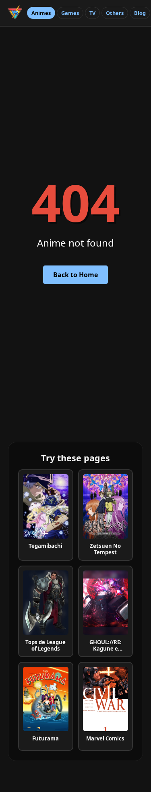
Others (115, 13)
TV (92, 13)
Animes (41, 13)
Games (70, 13)
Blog (140, 13)
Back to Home (75, 274)
